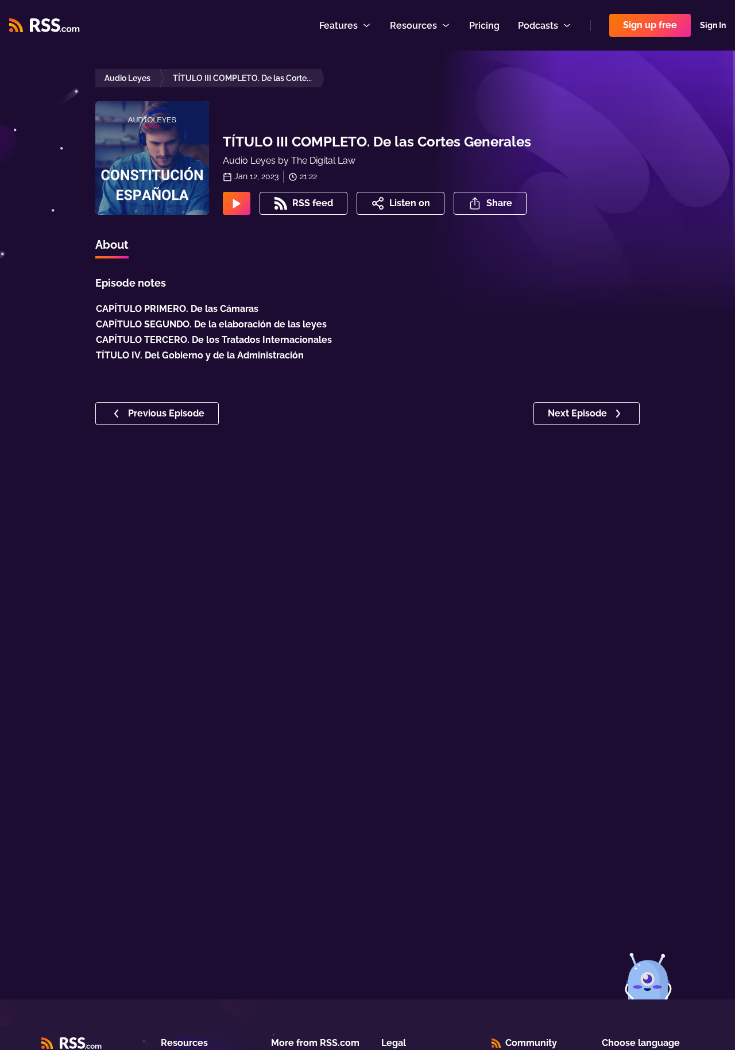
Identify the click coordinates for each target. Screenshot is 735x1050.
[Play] (236, 203)
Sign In (713, 25)
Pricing (484, 25)
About (112, 245)
